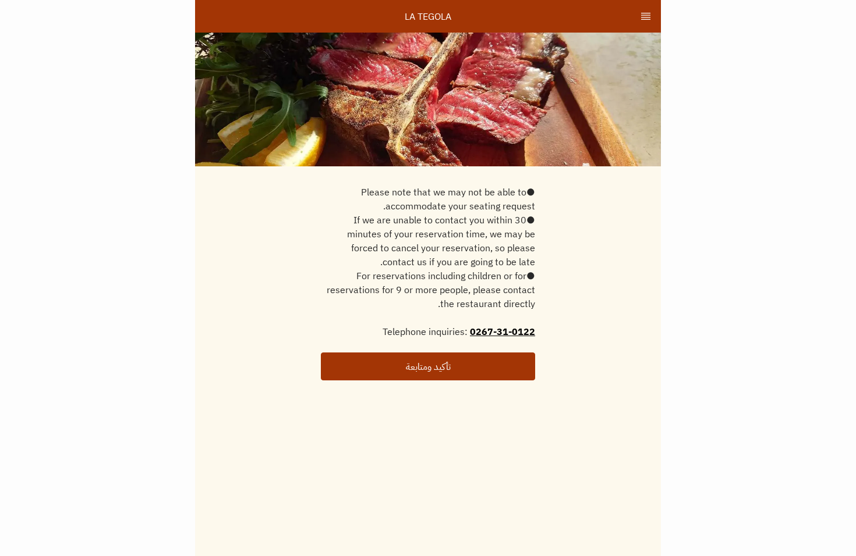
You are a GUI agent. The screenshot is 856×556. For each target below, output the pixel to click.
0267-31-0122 (502, 331)
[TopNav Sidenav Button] (646, 16)
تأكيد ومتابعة (428, 366)
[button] (428, 366)
